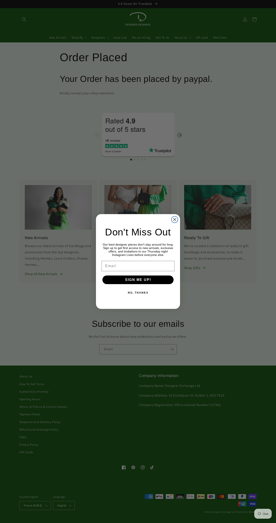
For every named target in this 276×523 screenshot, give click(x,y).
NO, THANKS (138, 292)
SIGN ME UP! (138, 280)
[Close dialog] (174, 219)
